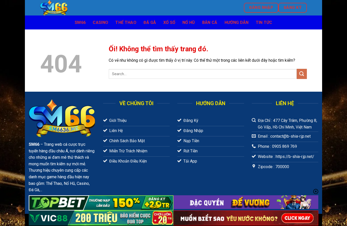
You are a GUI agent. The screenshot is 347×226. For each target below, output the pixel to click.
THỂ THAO (125, 22)
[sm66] (92, 7)
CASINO (100, 22)
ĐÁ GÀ (150, 22)
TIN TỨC (264, 22)
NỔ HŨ (188, 22)
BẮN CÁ (209, 22)
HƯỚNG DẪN (237, 22)
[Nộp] (302, 74)
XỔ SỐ (169, 22)
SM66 (80, 22)
